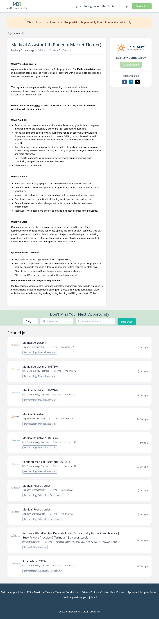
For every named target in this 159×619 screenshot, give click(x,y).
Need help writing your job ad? (79, 597)
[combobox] (30, 321)
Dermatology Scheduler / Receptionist (43, 495)
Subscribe (127, 321)
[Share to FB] (124, 82)
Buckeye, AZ (67, 418)
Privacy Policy (89, 592)
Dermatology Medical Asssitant (40, 352)
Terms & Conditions (66, 592)
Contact (112, 6)
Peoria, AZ (54, 50)
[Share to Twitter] (137, 82)
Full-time (41, 50)
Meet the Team (43, 592)
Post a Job (142, 6)
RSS (28, 592)
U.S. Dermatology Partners (35, 370)
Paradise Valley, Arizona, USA (70, 541)
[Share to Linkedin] (131, 82)
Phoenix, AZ (70, 370)
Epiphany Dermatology (22, 50)
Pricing (88, 6)
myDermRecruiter (31, 541)
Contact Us (106, 592)
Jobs (78, 6)
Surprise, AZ (70, 466)
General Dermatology (35, 547)
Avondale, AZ (67, 346)
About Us (99, 6)
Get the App (8, 592)
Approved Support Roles (142, 592)
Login (126, 6)
